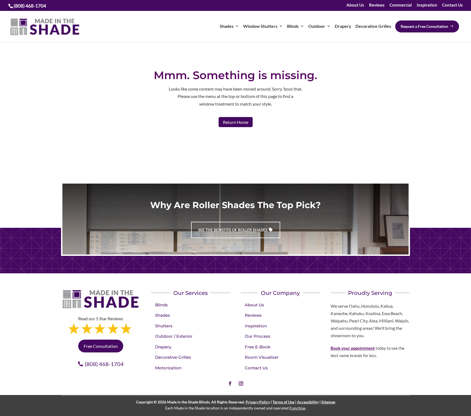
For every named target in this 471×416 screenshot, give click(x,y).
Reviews (377, 5)
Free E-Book (257, 346)
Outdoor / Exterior (173, 336)
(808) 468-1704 (104, 364)
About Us (355, 5)
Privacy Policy (258, 402)
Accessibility (308, 402)
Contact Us (452, 5)
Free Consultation (101, 346)
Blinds (161, 304)
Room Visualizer (262, 357)
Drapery (163, 346)
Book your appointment (353, 348)
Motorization (168, 367)
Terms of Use (283, 402)
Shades (162, 315)
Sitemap (328, 402)
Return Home (235, 122)
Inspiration (427, 5)
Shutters (164, 325)
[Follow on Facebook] (230, 383)
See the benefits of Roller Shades (233, 230)
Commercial (401, 5)
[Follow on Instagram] (241, 383)
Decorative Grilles (173, 357)
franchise (297, 408)
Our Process (257, 336)
